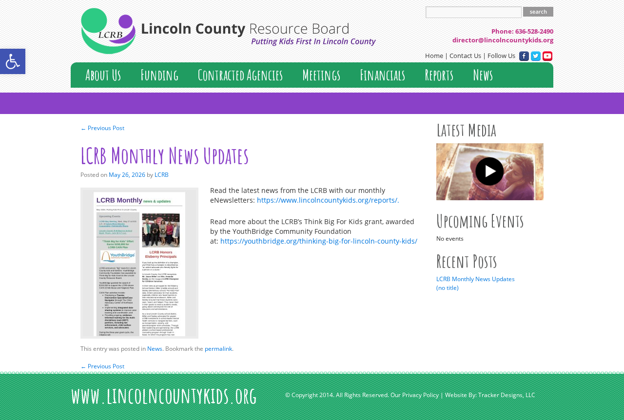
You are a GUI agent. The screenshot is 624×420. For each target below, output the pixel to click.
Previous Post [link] (102, 128)
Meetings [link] (321, 75)
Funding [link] (159, 75)
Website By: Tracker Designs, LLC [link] (490, 395)
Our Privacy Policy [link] (414, 395)
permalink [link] (218, 348)
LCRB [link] (162, 175)
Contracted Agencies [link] (240, 75)
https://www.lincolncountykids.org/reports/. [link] (328, 200)
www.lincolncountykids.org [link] (164, 395)
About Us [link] (103, 75)
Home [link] (434, 55)
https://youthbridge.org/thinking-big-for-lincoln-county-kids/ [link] (318, 241)
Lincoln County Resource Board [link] (228, 30)
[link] (12, 61)
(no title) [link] (447, 288)
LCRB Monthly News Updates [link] (475, 279)
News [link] (483, 75)
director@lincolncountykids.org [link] (502, 40)
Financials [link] (382, 75)
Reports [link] (439, 75)
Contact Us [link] (465, 55)
